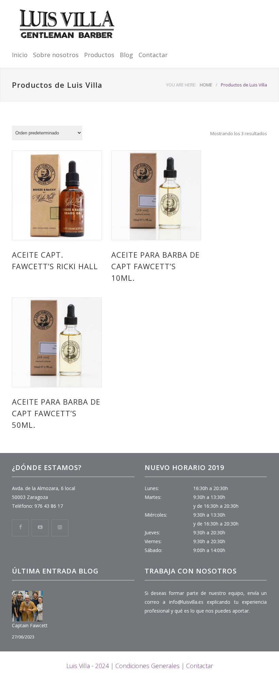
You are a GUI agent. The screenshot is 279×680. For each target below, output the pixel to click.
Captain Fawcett (30, 625)
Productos (99, 55)
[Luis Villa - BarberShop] (67, 24)
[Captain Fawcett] (27, 606)
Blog (126, 55)
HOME (206, 85)
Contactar (153, 55)
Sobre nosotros (56, 55)
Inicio (20, 55)
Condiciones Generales (147, 666)
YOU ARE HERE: (181, 85)
